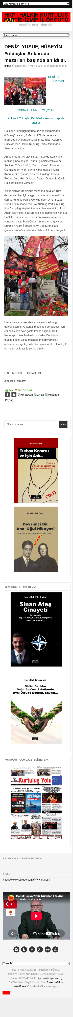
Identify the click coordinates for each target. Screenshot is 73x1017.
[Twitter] (14, 395)
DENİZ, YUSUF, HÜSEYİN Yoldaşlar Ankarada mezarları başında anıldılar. (35, 53)
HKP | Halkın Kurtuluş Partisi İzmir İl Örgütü (36, 17)
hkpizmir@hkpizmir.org (49, 978)
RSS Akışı (16, 949)
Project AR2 (54, 982)
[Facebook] (7, 395)
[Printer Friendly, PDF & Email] (18, 389)
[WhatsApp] (25, 394)
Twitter (24, 949)
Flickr (48, 949)
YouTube (55, 949)
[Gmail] (39, 394)
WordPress (20, 986)
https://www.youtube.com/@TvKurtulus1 (26, 879)
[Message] (52, 394)
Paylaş (9, 400)
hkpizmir (9, 66)
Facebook (32, 949)
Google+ (40, 949)
